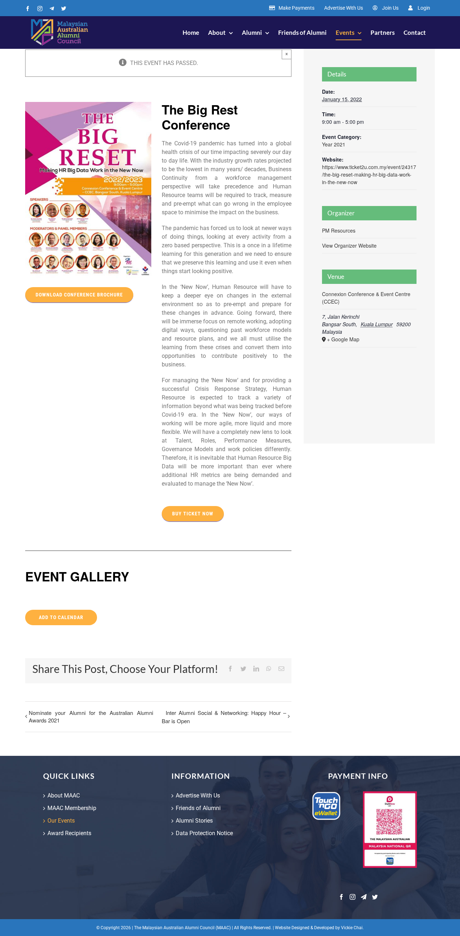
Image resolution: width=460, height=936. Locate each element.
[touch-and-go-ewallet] (326, 794)
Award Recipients (69, 833)
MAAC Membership (71, 808)
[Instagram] (352, 897)
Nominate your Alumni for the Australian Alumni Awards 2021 (91, 716)
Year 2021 (333, 144)
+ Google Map (343, 339)
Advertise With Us (198, 795)
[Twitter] (375, 897)
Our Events (61, 820)
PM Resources (338, 230)
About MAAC (63, 795)
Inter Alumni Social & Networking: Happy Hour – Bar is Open (224, 717)
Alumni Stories (194, 820)
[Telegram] (364, 897)
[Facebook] (341, 897)
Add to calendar (61, 617)
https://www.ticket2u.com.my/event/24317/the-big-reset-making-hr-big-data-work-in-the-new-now (369, 174)
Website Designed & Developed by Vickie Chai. (319, 927)
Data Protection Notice (204, 833)
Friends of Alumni (198, 808)
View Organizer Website (349, 245)
